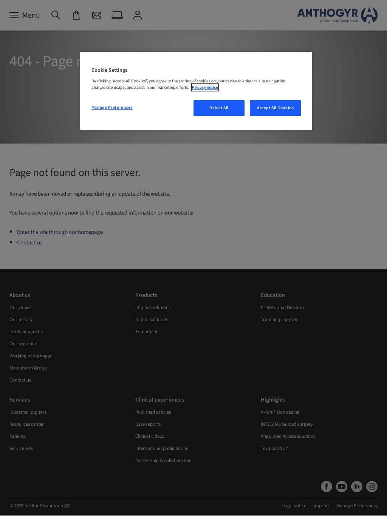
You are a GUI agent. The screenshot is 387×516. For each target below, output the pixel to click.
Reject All (219, 108)
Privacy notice (205, 87)
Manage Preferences (112, 107)
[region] (196, 91)
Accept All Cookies (275, 108)
